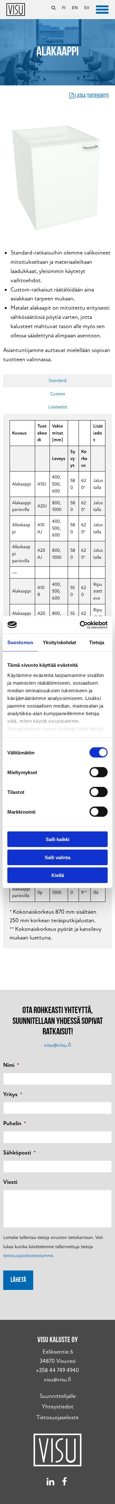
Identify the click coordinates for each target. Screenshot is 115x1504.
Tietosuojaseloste (57, 1417)
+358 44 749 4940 (57, 1370)
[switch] (98, 772)
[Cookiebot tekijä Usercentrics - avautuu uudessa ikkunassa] (81, 625)
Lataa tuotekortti (91, 96)
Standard (57, 380)
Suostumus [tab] (20, 642)
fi (63, 8)
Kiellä (57, 875)
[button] (102, 9)
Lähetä (18, 1280)
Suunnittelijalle (58, 1396)
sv (86, 8)
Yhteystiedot (57, 1406)
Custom (57, 394)
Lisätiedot (57, 407)
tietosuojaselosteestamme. (28, 1255)
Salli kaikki (57, 839)
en (75, 8)
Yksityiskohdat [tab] (59, 642)
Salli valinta (57, 857)
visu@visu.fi (57, 1045)
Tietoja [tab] (96, 642)
